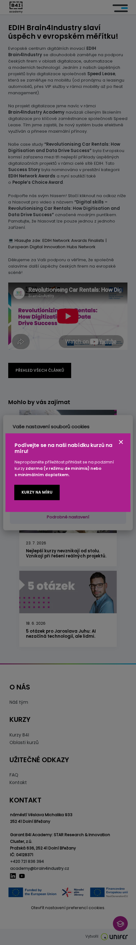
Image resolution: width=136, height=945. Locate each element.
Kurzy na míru (37, 492)
